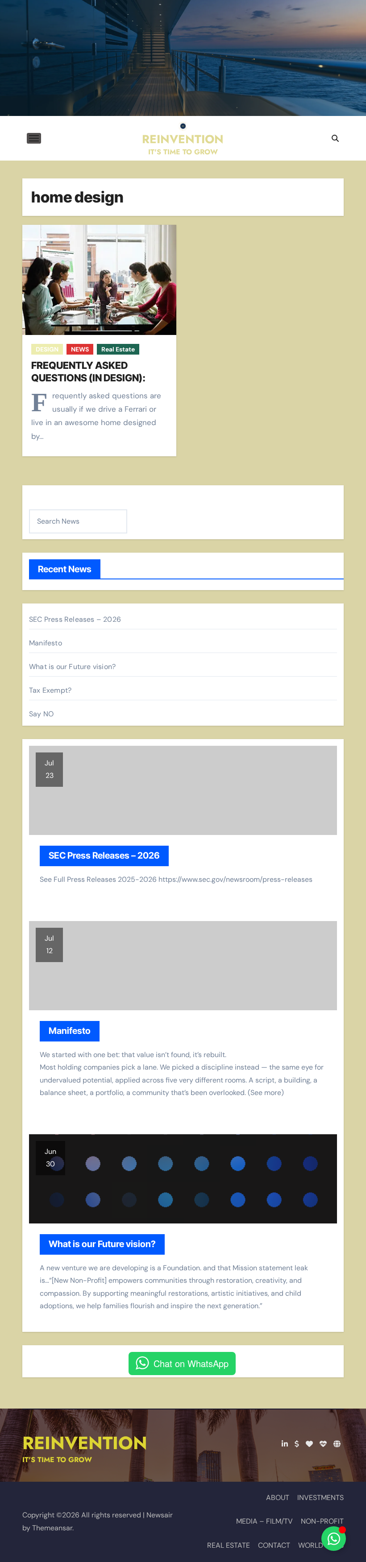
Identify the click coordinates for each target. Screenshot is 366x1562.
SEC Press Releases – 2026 (75, 619)
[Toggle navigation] (34, 138)
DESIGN (47, 349)
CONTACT (274, 1545)
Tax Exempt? (50, 690)
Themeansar (52, 1528)
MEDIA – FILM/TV (264, 1521)
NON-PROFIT (322, 1521)
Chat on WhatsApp (191, 1363)
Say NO (41, 714)
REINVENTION (183, 139)
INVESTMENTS (320, 1497)
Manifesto (45, 643)
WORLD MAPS (321, 1545)
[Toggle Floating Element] (333, 1538)
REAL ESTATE (228, 1545)
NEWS (80, 349)
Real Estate (118, 349)
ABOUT (277, 1497)
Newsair (159, 1515)
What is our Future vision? (72, 666)
